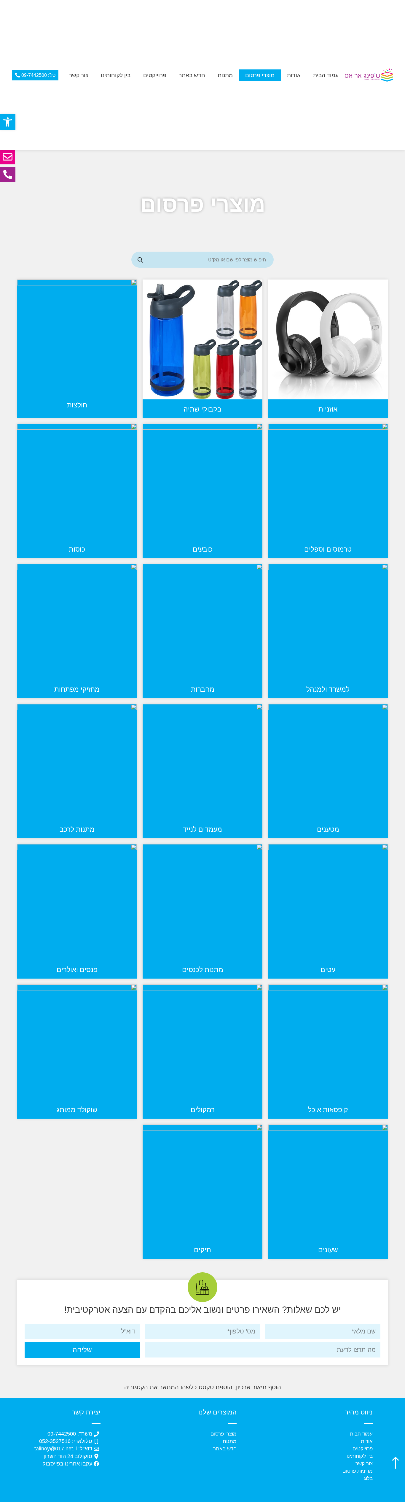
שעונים (328, 1250)
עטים (328, 970)
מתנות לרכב (77, 829)
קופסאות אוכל (328, 1110)
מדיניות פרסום (357, 1471)
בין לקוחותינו (115, 75)
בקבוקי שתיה (202, 409)
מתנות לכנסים (202, 970)
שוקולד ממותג (77, 1110)
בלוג (368, 1478)
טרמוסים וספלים (328, 549)
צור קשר (78, 75)
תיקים (202, 1250)
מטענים (328, 829)
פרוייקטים (154, 75)
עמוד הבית (326, 75)
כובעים (203, 549)
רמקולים (203, 1110)
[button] (7, 122)
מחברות (202, 689)
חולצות (77, 405)
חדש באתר (192, 75)
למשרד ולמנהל (328, 689)
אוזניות (327, 409)
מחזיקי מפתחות (77, 689)
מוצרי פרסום (260, 75)
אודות (294, 75)
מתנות (225, 75)
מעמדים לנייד (202, 829)
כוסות (77, 549)
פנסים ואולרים (77, 970)
